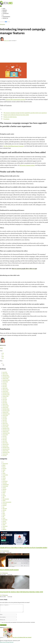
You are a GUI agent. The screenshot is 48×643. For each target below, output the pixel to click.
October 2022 (5, 431)
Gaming (4, 495)
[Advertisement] (24, 53)
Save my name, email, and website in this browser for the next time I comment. (18, 622)
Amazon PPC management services (15, 99)
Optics (3, 515)
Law (3, 506)
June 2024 (4, 399)
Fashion (4, 11)
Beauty (3, 466)
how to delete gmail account (9, 570)
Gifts (3, 497)
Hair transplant (5, 498)
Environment (5, 486)
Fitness (4, 492)
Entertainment (6, 16)
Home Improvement (6, 502)
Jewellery (4, 505)
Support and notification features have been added (16, 115)
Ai (2, 15)
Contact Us (5, 18)
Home (3, 8)
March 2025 (5, 388)
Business (4, 10)
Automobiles (5, 463)
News (3, 513)
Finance (4, 490)
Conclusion (6, 119)
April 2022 (4, 441)
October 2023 (5, 412)
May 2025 (4, 386)
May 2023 (4, 420)
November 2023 (5, 410)
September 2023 (6, 413)
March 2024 (5, 404)
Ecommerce (4, 481)
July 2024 (4, 397)
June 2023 (4, 418)
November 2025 (5, 377)
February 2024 (5, 405)
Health (3, 500)
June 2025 (4, 385)
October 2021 (5, 450)
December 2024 (5, 393)
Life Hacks (4, 508)
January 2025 (5, 391)
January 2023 (5, 426)
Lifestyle (4, 510)
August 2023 (5, 415)
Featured (4, 489)
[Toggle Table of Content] (1, 109)
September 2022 (6, 433)
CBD (3, 471)
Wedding (4, 529)
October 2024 (5, 396)
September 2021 (6, 452)
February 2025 (5, 389)
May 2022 (4, 439)
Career (3, 470)
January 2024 (5, 407)
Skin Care (4, 523)
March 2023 (5, 423)
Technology (5, 13)
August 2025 (5, 381)
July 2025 (4, 383)
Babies (3, 465)
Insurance (4, 503)
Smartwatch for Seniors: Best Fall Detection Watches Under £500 (21, 592)
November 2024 (5, 394)
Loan (3, 511)
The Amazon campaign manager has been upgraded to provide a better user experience (25, 113)
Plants (3, 518)
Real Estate (4, 519)
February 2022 (5, 444)
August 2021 (5, 453)
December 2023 (5, 409)
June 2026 (4, 372)
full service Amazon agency (27, 165)
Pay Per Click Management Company (14, 146)
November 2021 (5, 449)
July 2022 (4, 436)
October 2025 (5, 378)
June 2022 (4, 437)
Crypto (3, 476)
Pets (3, 516)
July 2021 (4, 455)
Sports (3, 524)
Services (4, 521)
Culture (4, 478)
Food (3, 494)
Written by (6, 40)
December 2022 (5, 428)
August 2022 (5, 434)
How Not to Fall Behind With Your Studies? (22, 637)
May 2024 (4, 401)
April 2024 (4, 402)
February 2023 (5, 425)
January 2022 (5, 445)
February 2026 (5, 375)
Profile (1, 348)
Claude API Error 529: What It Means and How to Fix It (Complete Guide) (23, 548)
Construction (5, 474)
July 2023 (4, 417)
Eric (1, 550)
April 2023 (4, 421)
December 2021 (5, 447)
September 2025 (6, 380)
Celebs (3, 473)
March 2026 (5, 373)
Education (4, 482)
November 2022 (5, 429)
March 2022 (5, 442)
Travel (3, 527)
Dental (3, 479)
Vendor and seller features (10, 117)
